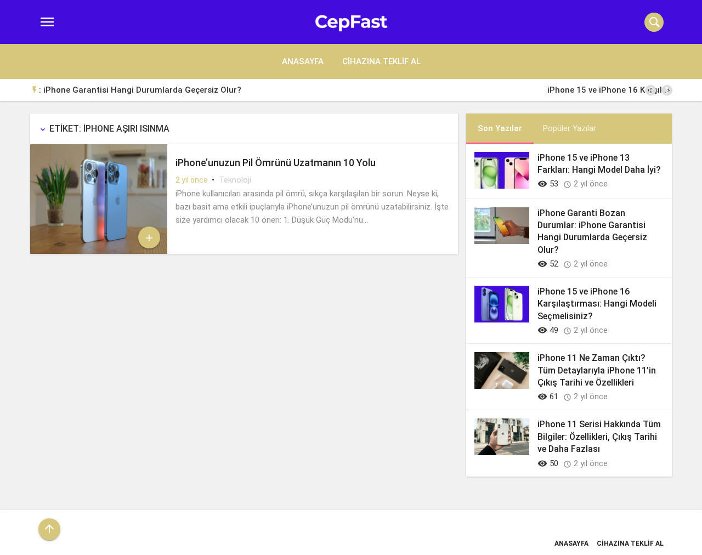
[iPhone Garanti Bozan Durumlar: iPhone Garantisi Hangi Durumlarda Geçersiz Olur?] (501, 241)
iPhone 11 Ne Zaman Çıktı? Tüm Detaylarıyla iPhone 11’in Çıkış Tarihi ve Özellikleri (596, 370)
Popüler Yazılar (569, 128)
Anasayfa (303, 61)
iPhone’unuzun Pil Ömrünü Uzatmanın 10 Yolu (276, 162)
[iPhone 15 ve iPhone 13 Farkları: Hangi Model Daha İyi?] (501, 186)
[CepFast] (351, 22)
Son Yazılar (500, 128)
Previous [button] (649, 90)
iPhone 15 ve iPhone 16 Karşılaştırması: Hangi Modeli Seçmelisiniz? (327, 90)
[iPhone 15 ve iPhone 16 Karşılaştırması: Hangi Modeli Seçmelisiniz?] (501, 320)
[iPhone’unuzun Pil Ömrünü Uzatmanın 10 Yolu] (98, 251)
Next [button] (666, 90)
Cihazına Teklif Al (381, 61)
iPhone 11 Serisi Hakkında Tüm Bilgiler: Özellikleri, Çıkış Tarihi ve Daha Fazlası (599, 436)
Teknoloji (235, 180)
